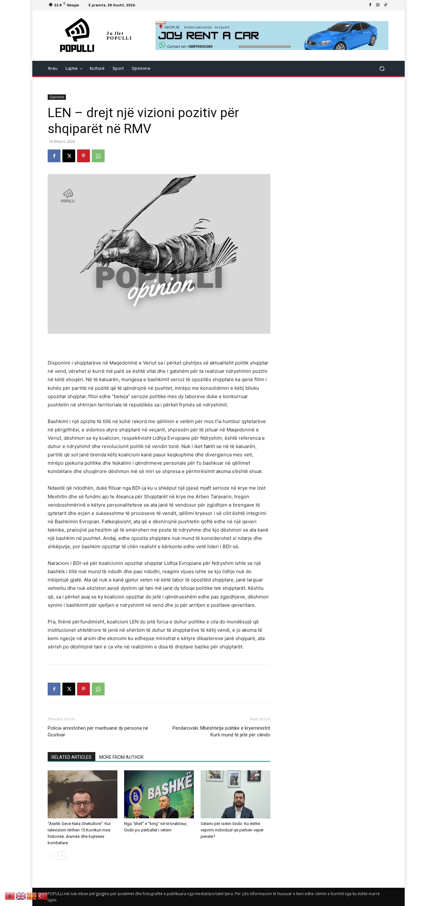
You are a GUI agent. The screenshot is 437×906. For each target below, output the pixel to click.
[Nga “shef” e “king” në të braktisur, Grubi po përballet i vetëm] (159, 794)
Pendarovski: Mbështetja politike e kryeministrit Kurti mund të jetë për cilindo (221, 731)
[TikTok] (385, 5)
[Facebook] (370, 5)
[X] (68, 155)
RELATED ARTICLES (71, 757)
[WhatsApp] (98, 155)
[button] (381, 68)
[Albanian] (10, 895)
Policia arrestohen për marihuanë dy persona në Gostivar (98, 731)
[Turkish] (42, 895)
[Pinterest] (83, 155)
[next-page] (62, 856)
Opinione (57, 97)
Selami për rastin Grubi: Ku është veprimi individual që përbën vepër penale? (232, 830)
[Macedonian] (32, 895)
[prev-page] (52, 856)
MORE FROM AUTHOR (121, 757)
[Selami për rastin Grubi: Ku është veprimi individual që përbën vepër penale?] (235, 794)
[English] (21, 895)
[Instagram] (378, 5)
